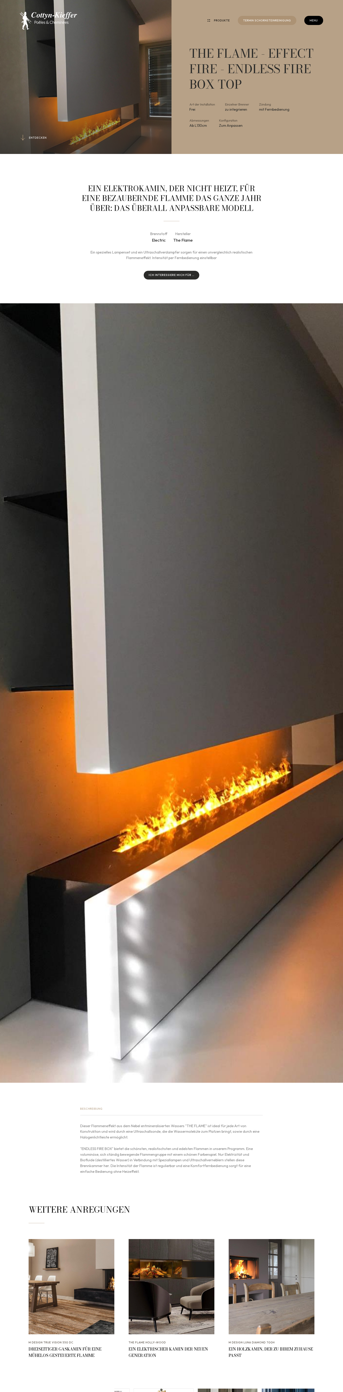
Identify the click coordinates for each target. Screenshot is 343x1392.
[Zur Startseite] (48, 21)
